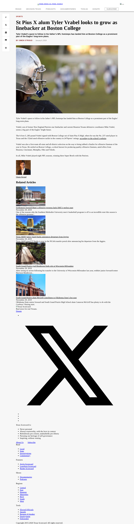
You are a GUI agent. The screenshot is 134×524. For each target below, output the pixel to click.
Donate (96, 9)
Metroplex (24, 494)
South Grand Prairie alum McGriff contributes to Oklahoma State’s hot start (46, 298)
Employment (25, 516)
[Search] (122, 4)
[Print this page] (6, 48)
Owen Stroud (25, 40)
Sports (19, 16)
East (21, 490)
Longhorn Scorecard (28, 466)
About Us (20, 442)
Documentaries (68, 9)
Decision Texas (33, 9)
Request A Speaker (27, 514)
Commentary (25, 455)
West (22, 501)
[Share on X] (6, 25)
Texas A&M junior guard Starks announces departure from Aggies (42, 237)
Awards (23, 512)
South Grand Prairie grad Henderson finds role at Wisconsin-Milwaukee (44, 266)
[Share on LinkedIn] (6, 32)
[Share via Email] (6, 40)
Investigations (25, 453)
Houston (23, 492)
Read (17, 9)
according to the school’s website (93, 138)
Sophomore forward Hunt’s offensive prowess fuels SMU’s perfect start (44, 208)
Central (23, 488)
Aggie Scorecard (26, 464)
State (22, 451)
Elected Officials (26, 510)
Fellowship (24, 519)
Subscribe (112, 9)
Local (22, 449)
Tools (84, 9)
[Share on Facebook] (6, 17)
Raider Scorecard (27, 468)
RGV (22, 497)
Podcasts (51, 9)
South (22, 499)
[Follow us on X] (69, 414)
